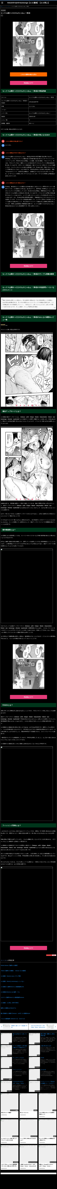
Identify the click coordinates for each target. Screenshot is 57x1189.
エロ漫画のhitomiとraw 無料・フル (10, 992)
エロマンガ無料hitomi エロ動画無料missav (12, 997)
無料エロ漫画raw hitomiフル (8, 1008)
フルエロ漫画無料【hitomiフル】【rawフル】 (13, 1018)
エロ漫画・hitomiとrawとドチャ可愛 (11, 976)
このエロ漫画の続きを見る (28, 74)
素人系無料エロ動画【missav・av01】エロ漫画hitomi (15, 1013)
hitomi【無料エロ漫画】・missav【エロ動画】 (13, 970)
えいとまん (3, 10)
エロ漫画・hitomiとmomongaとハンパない (12, 981)
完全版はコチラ (28, 83)
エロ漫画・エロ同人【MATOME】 (10, 1002)
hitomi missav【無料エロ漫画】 (9, 965)
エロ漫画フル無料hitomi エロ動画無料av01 (12, 986)
